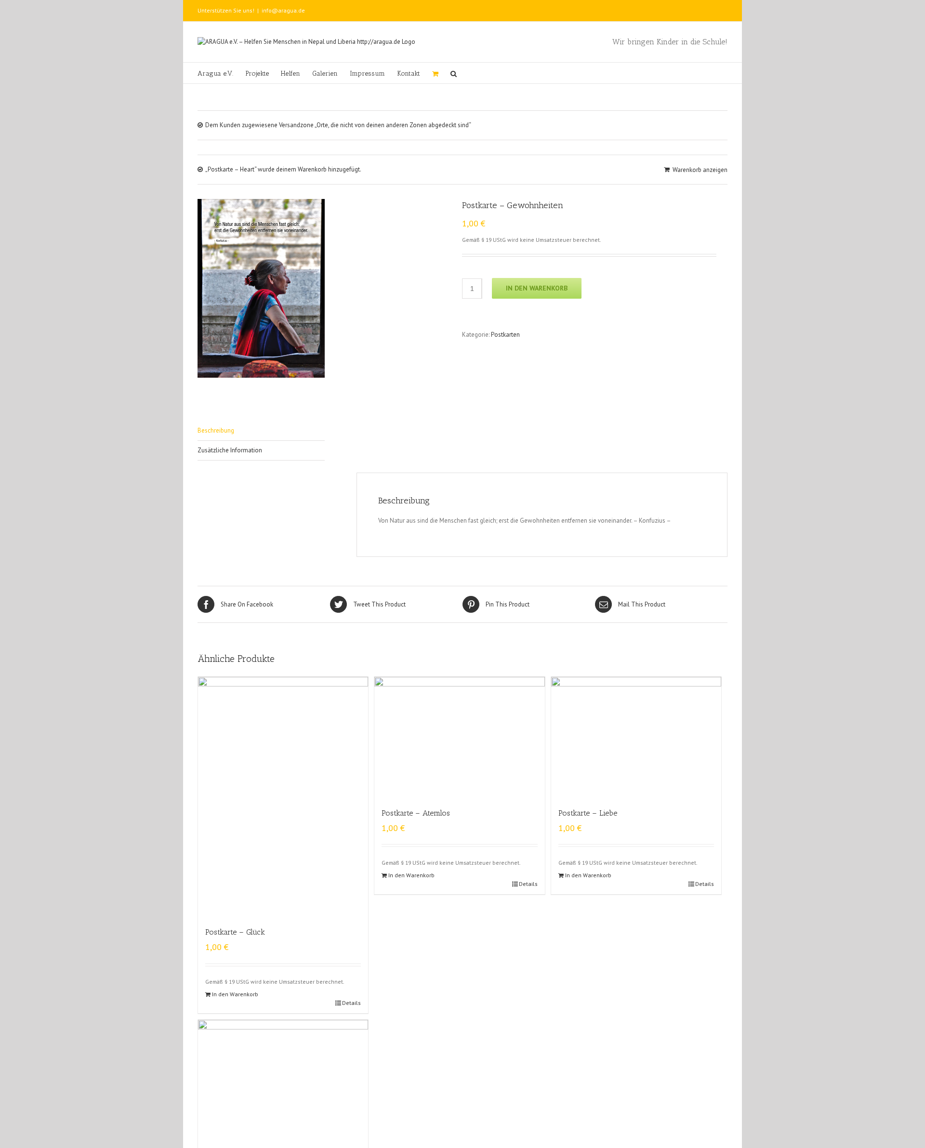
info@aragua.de (283, 10)
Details (351, 1002)
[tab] (261, 431)
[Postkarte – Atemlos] (459, 737)
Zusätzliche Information (230, 450)
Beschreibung (216, 430)
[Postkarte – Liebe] (636, 737)
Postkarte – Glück (235, 932)
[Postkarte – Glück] (283, 797)
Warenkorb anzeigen (700, 170)
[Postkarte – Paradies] (283, 1080)
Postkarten (505, 334)
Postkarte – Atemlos (416, 813)
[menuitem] (221, 73)
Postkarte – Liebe (587, 813)
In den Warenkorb (537, 288)
